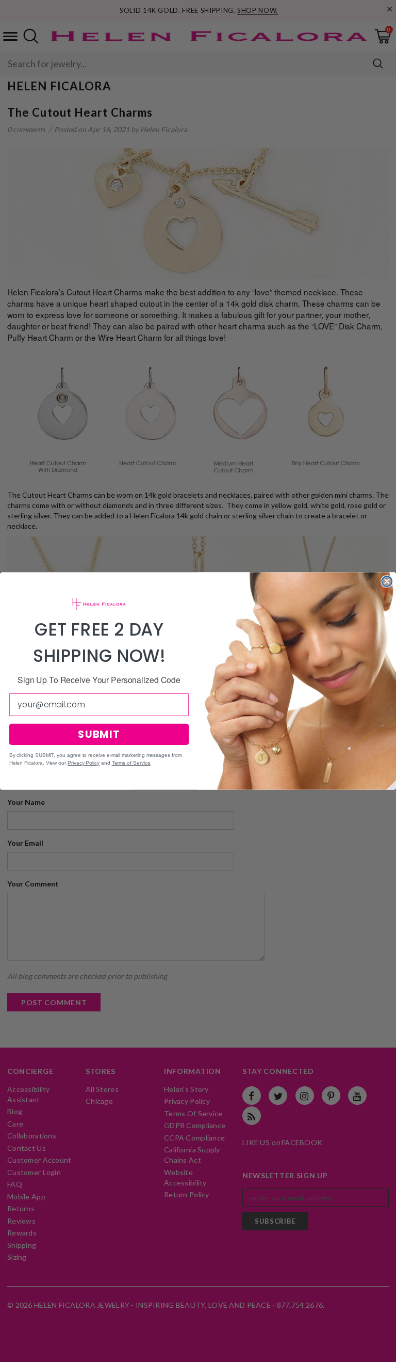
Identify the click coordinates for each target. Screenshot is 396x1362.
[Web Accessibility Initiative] (4, 1350)
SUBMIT (99, 734)
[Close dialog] (387, 581)
